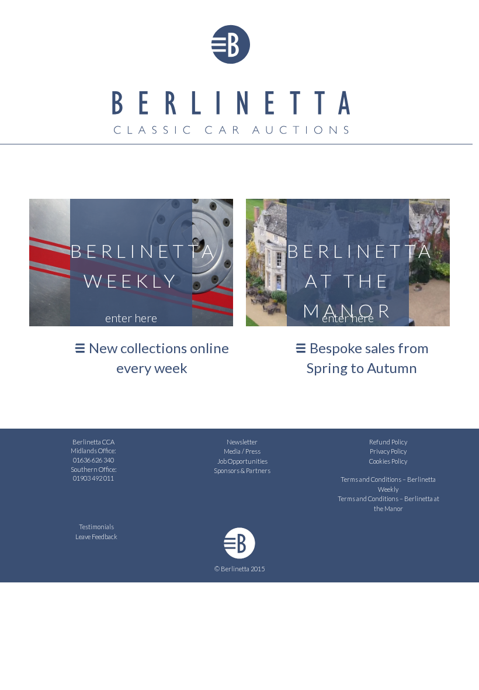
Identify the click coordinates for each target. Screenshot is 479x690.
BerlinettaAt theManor (348, 273)
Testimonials (96, 526)
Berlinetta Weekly (131, 265)
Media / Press (242, 451)
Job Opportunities (242, 461)
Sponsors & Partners (242, 470)
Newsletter (242, 442)
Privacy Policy (388, 451)
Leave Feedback (96, 536)
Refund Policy (388, 442)
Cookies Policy (388, 461)
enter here (131, 317)
